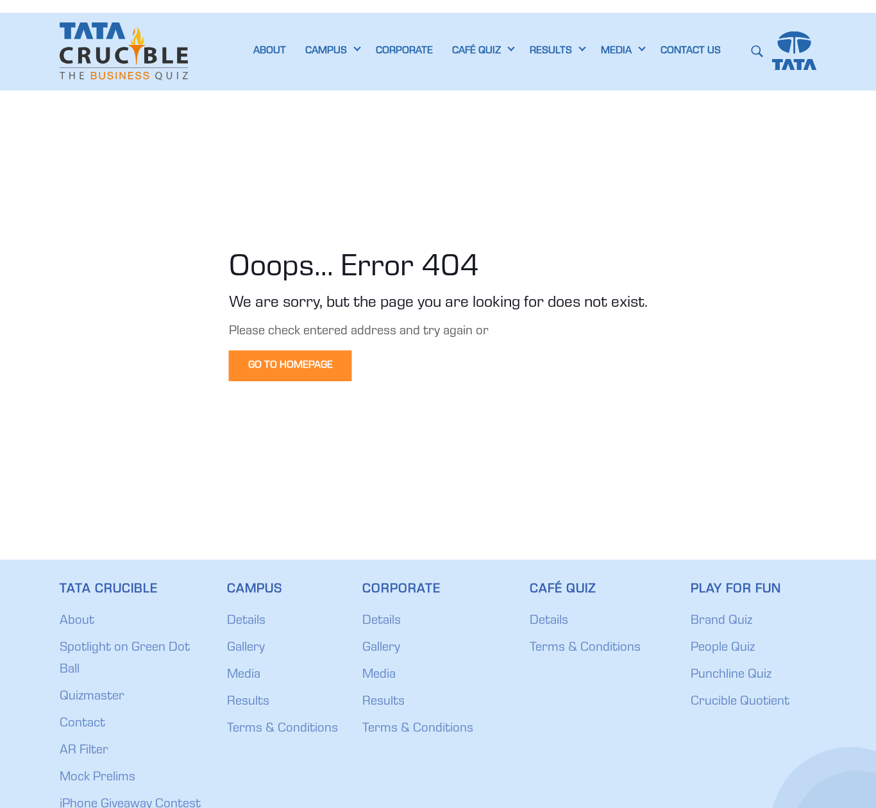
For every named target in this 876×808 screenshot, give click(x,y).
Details (246, 621)
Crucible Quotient (740, 702)
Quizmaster (92, 697)
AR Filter (84, 750)
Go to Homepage (290, 366)
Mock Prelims (97, 777)
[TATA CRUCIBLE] (124, 51)
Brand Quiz (721, 621)
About (77, 621)
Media (243, 675)
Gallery (246, 648)
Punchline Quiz (731, 675)
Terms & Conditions (282, 729)
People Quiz (723, 648)
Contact (82, 724)
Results (248, 702)
